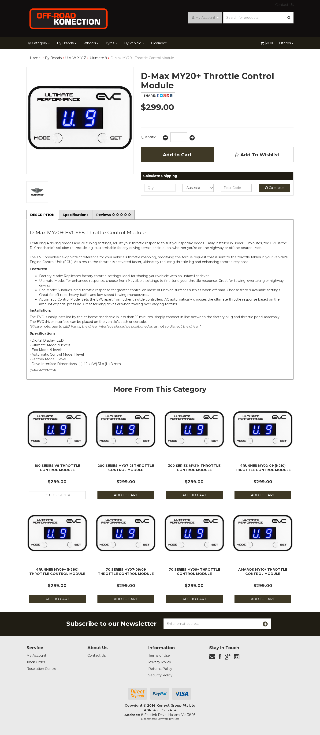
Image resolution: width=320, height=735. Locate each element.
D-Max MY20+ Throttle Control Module (142, 58)
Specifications (75, 215)
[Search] (289, 17)
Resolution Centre (41, 669)
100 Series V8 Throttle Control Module (57, 468)
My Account (36, 655)
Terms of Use (159, 655)
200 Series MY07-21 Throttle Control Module (126, 468)
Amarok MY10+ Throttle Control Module (262, 571)
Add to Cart (177, 155)
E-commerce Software (154, 718)
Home (35, 58)
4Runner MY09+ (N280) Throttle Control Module (57, 571)
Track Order (35, 662)
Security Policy (160, 675)
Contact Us (284, 5)
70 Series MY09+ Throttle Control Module (194, 571)
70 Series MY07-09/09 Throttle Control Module (126, 571)
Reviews (104, 215)
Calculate (276, 188)
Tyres (110, 43)
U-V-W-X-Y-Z (75, 58)
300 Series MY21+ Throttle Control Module (194, 468)
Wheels (90, 43)
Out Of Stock (57, 495)
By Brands (65, 43)
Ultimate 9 (98, 58)
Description (42, 215)
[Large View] (37, 192)
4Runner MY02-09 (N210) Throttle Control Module (263, 468)
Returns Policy (160, 669)
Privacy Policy (159, 662)
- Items (278, 43)
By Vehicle (133, 43)
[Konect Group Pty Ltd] (68, 18)
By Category (37, 43)
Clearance (159, 43)
